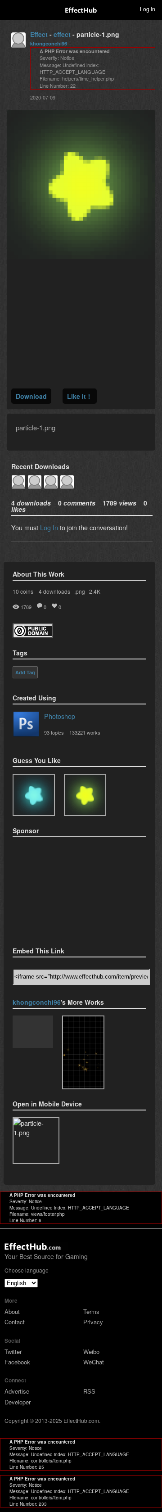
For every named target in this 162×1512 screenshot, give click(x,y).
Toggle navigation (11, 8)
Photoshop (59, 716)
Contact (14, 1322)
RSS (89, 1391)
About (12, 1311)
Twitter (13, 1351)
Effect (39, 34)
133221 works (84, 732)
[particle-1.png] (85, 795)
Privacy (93, 1322)
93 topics (54, 732)
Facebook (17, 1362)
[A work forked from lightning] (33, 1033)
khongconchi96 (48, 43)
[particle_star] (83, 1052)
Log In (49, 527)
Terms (91, 1311)
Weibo (91, 1351)
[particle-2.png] (34, 795)
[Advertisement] (58, 889)
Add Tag (25, 672)
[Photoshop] (26, 725)
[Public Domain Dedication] (33, 635)
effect (62, 34)
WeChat (93, 1362)
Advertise (16, 1391)
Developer (17, 1402)
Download (31, 396)
